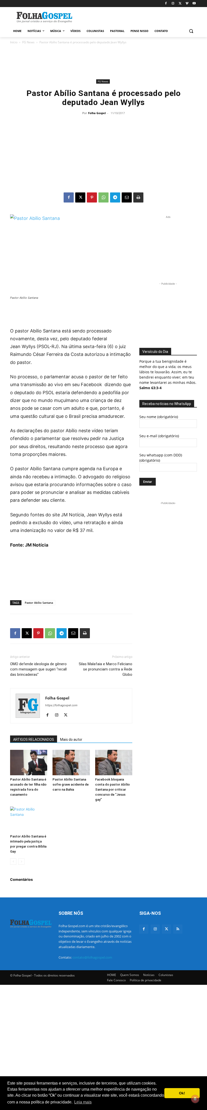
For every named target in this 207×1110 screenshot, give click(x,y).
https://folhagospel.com (61, 705)
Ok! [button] (182, 1093)
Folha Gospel (97, 113)
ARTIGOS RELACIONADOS (33, 739)
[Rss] (177, 929)
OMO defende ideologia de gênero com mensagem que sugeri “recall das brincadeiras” (38, 669)
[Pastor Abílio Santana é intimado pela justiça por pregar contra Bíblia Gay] (28, 819)
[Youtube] (194, 4)
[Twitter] (166, 929)
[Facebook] (166, 4)
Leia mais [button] (83, 1102)
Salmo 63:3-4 (150, 387)
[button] (191, 31)
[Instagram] (173, 4)
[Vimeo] (187, 4)
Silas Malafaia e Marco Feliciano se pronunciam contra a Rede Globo (105, 669)
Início (13, 42)
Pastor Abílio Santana (39, 602)
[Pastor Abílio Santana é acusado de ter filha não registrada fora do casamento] (28, 762)
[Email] (127, 197)
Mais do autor (71, 739)
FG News (28, 42)
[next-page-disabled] (21, 861)
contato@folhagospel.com (92, 957)
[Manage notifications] (195, 1099)
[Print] (138, 197)
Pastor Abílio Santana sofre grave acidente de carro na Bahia (71, 784)
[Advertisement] (138, 16)
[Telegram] (115, 197)
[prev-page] (13, 861)
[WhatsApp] (103, 197)
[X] (180, 4)
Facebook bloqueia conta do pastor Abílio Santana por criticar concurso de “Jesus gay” (112, 789)
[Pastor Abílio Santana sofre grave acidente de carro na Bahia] (71, 762)
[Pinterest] (92, 197)
